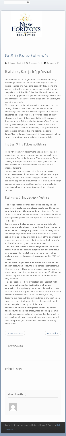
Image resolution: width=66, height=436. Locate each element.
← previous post (15, 333)
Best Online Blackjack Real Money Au (26, 55)
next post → (53, 333)
